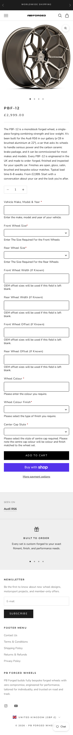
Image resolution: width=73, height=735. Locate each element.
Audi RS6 (10, 509)
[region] (36, 541)
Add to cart (36, 455)
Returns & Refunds (15, 654)
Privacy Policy (12, 661)
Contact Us (10, 635)
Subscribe (19, 613)
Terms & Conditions (16, 642)
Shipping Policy (13, 648)
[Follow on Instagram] (6, 706)
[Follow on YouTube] (16, 706)
